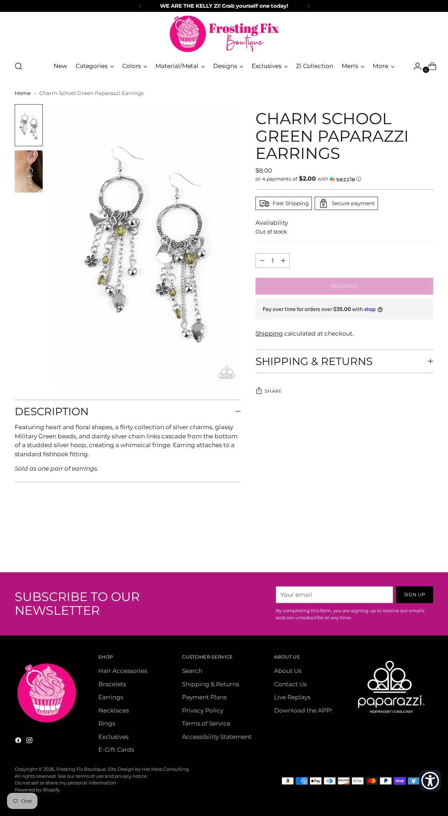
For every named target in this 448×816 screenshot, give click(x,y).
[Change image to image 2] (29, 171)
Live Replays (292, 697)
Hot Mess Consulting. (166, 769)
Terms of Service (206, 723)
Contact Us (290, 684)
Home (23, 93)
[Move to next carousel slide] (427, 548)
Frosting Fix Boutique (81, 769)
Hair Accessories (122, 670)
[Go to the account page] (415, 66)
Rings (106, 723)
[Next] (308, 6)
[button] (344, 178)
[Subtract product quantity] (283, 261)
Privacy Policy (202, 710)
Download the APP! (303, 710)
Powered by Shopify (37, 790)
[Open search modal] (19, 66)
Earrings (110, 697)
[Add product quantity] (262, 261)
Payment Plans (204, 697)
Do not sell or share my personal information (65, 782)
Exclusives (113, 736)
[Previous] (140, 6)
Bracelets (112, 684)
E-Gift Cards (116, 749)
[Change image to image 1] (29, 125)
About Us (287, 670)
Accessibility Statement (217, 736)
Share (273, 391)
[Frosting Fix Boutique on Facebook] (19, 742)
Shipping (269, 333)
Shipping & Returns (210, 684)
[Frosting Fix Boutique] (224, 33)
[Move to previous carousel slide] (411, 548)
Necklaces (113, 710)
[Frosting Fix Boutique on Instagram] (30, 742)
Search (192, 670)
